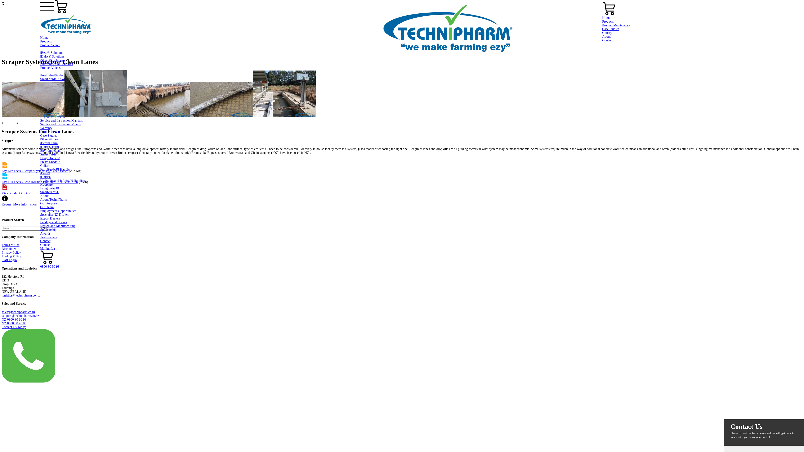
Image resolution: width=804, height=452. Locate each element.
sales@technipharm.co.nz (18, 312)
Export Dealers (50, 218)
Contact (45, 241)
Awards (45, 233)
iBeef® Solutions (51, 52)
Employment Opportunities (58, 211)
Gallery (45, 165)
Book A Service (50, 132)
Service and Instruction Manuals (61, 120)
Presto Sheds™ (50, 162)
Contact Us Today (14, 327)
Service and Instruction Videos (60, 124)
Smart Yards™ (49, 154)
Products (46, 41)
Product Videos (50, 67)
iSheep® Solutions (52, 60)
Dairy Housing (50, 158)
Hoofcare (46, 184)
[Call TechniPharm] (28, 381)
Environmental (50, 150)
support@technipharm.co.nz (20, 315)
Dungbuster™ (49, 188)
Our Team (47, 207)
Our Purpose (48, 203)
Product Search (50, 45)
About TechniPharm (53, 199)
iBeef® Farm (49, 143)
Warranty (46, 128)
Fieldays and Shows (53, 222)
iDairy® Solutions (52, 56)
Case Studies (48, 135)
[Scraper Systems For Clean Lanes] (33, 116)
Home (44, 37)
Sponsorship (48, 229)
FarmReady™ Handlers (56, 169)
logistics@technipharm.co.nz (21, 295)
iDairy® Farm (49, 147)
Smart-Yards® (49, 192)
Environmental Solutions (56, 64)
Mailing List (48, 248)
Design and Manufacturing (58, 226)
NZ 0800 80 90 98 (14, 319)
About (44, 196)
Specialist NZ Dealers (54, 214)
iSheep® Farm (49, 139)
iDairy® (45, 177)
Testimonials (48, 237)
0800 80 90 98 (49, 266)
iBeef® (45, 173)
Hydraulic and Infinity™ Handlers (63, 180)
